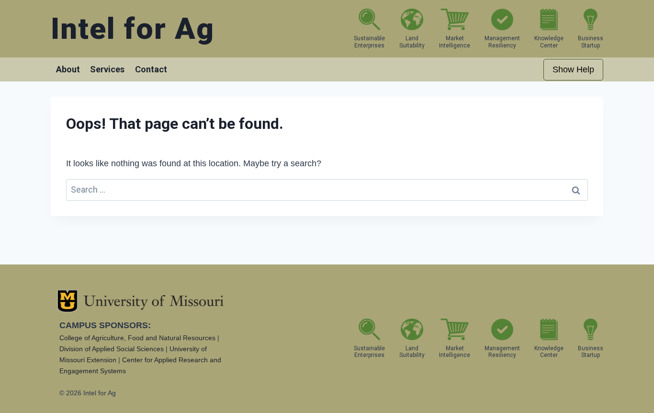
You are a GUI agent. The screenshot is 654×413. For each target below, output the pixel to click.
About (68, 69)
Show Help (573, 69)
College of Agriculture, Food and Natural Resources (137, 338)
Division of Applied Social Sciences (111, 349)
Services (107, 69)
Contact (151, 69)
